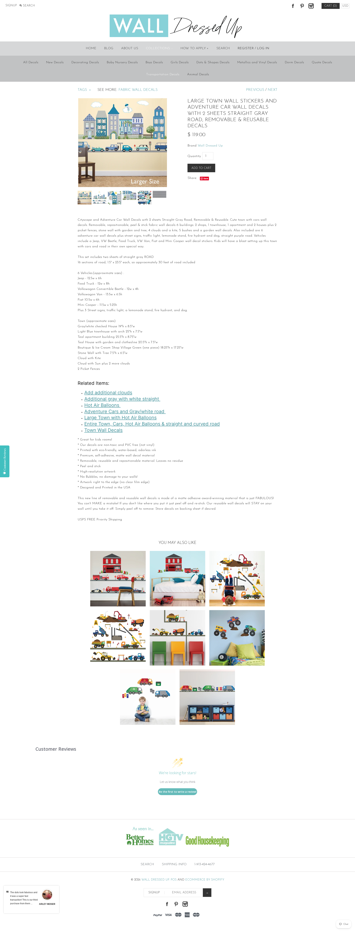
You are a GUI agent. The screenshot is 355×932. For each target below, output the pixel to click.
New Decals (55, 62)
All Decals (30, 62)
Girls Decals (180, 62)
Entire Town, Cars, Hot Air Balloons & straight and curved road (152, 424)
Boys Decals (154, 62)
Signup (11, 5)
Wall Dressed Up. (155, 879)
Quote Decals (322, 62)
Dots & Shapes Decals (212, 62)
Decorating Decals (85, 62)
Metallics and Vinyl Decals (257, 62)
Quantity (194, 156)
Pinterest (302, 6)
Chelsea (47, 904)
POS (174, 879)
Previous (255, 90)
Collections (159, 48)
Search (223, 48)
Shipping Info (174, 864)
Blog (108, 48)
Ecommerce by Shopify (204, 879)
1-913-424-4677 (204, 864)
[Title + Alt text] (60, 850)
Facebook (293, 6)
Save (206, 178)
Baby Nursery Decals (122, 62)
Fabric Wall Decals (138, 90)
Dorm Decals (294, 62)
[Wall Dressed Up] (178, 14)
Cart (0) (330, 5)
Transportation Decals (162, 74)
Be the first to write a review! (177, 791)
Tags (84, 90)
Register (246, 48)
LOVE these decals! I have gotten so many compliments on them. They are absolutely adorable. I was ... (24, 900)
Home (91, 48)
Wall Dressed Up (210, 145)
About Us (129, 48)
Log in (263, 48)
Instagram (311, 6)
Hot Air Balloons (102, 405)
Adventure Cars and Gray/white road (125, 411)
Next (272, 90)
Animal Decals (198, 74)
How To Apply (194, 48)
